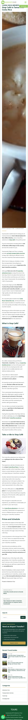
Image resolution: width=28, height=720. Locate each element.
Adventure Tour (11, 581)
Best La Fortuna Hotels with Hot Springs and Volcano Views (15, 663)
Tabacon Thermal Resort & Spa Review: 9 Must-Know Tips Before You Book (16, 678)
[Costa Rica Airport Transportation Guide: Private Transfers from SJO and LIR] (4, 655)
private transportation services (16, 253)
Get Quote (23, 6)
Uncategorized (5, 698)
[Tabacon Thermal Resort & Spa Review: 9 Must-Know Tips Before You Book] (4, 677)
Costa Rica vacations (15, 418)
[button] (3, 717)
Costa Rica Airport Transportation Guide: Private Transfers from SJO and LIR (17, 657)
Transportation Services (7, 693)
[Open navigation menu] (25, 2)
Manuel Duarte (20, 228)
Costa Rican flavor (13, 467)
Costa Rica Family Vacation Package (14, 717)
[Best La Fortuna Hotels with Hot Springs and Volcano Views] (4, 663)
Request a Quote (14, 643)
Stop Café (12, 240)
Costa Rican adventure (10, 508)
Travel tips (4, 695)
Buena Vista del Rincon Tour (14, 715)
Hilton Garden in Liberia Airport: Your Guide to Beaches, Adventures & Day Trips (16, 671)
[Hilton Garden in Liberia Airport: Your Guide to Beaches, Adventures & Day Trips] (4, 669)
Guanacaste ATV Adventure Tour (14, 713)
